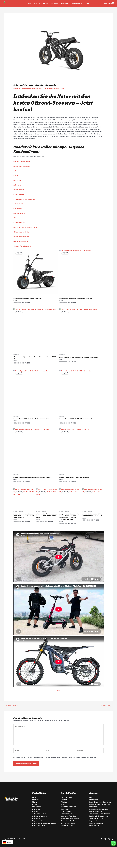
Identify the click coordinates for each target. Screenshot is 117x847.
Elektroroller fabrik (38, 825)
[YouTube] (112, 839)
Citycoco (54, 3)
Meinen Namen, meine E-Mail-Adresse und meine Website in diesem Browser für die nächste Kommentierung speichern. (56, 757)
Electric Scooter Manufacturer (99, 804)
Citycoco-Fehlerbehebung (22, 246)
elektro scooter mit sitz (21, 232)
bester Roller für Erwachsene (70, 818)
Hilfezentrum (36, 807)
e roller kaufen (18, 204)
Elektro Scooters (66, 797)
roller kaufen (17, 208)
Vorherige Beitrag (11, 706)
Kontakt (34, 804)
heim (29, 3)
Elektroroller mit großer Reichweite (44, 823)
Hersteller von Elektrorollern (98, 809)
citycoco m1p (36, 818)
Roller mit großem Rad (68, 821)
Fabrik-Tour (93, 807)
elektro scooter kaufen (21, 237)
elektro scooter (18, 190)
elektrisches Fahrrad (39, 814)
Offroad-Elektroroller (68, 823)
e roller (15, 176)
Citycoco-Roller (94, 821)
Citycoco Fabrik (66, 811)
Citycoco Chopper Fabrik (21, 161)
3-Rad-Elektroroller (67, 825)
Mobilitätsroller (94, 825)
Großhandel (77, 3)
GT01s (63, 804)
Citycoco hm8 (37, 821)
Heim (34, 797)
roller (15, 171)
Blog (87, 3)
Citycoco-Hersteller (96, 811)
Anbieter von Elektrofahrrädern (99, 814)
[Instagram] (109, 839)
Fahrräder (65, 3)
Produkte (39, 89)
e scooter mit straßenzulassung (24, 199)
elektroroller (17, 180)
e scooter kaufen (19, 194)
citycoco (35, 811)
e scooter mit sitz (19, 222)
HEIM (58, 691)
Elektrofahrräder (66, 814)
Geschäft (35, 800)
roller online (17, 185)
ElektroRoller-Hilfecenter (21, 166)
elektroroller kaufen (20, 218)
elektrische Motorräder (68, 816)
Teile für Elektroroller (96, 818)
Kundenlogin (93, 800)
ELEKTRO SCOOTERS (41, 3)
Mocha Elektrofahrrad (20, 241)
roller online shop (19, 213)
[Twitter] (105, 839)
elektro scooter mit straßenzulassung (26, 227)
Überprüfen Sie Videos (68, 807)
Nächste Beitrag (107, 706)
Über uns (35, 802)
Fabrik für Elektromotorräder (99, 816)
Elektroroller (36, 809)
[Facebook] (101, 839)
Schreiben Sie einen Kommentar (24, 89)
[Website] (90, 751)
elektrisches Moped (96, 823)
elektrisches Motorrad (39, 816)
